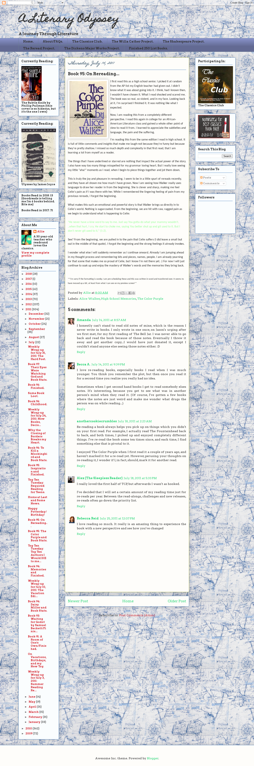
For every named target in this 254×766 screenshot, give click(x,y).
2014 (29, 294)
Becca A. (83, 364)
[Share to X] (126, 293)
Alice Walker (89, 298)
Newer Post (78, 601)
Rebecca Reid (88, 518)
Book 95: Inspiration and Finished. (37, 470)
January (35, 721)
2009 (29, 733)
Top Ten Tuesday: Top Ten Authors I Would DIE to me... (37, 553)
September (37, 329)
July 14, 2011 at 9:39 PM (108, 364)
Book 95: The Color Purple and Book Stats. (37, 536)
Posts (206, 177)
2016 (28, 283)
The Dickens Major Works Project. (92, 48)
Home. (28, 41)
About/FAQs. (53, 41)
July (32, 342)
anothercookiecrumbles (97, 421)
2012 (28, 304)
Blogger (152, 758)
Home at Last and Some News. (37, 500)
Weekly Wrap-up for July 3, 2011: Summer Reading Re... (36, 681)
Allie (87, 292)
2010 (29, 728)
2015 (28, 289)
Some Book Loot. (36, 395)
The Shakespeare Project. (184, 41)
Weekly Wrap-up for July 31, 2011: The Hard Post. (37, 353)
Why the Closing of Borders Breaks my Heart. (37, 436)
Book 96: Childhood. (37, 403)
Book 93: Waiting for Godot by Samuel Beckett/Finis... (37, 623)
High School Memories (118, 298)
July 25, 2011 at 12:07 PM (117, 518)
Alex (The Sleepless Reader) (100, 478)
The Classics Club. (87, 41)
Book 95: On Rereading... (37, 523)
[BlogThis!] (123, 293)
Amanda (84, 320)
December (36, 313)
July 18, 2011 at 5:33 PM (140, 478)
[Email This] (119, 293)
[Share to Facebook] (130, 293)
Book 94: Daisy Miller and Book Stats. (37, 606)
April (33, 706)
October (35, 323)
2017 (28, 278)
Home (128, 601)
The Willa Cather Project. (133, 41)
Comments (210, 183)
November (37, 318)
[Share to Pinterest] (133, 293)
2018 (28, 273)
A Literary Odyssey (68, 20)
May (32, 701)
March (34, 711)
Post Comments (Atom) (137, 615)
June (32, 696)
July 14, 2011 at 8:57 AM (109, 320)
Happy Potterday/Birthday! (37, 511)
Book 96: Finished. (36, 386)
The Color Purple (150, 298)
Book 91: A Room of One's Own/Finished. (37, 642)
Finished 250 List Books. (148, 48)
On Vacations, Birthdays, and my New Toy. (37, 660)
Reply (81, 352)
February (36, 716)
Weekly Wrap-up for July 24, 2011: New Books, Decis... (37, 417)
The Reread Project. (39, 48)
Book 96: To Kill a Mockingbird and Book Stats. (37, 454)
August (34, 337)
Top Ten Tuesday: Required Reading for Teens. (36, 486)
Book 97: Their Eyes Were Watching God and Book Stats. (37, 372)
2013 (28, 299)
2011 (28, 309)
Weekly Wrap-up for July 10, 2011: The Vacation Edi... (37, 588)
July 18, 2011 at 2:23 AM (135, 421)
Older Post (177, 601)
